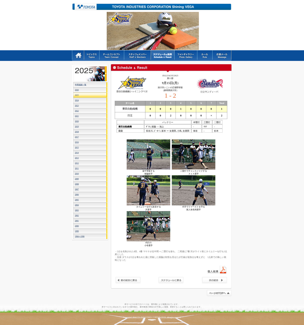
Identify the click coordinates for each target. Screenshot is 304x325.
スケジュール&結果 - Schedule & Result (163, 55)
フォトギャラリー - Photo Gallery (186, 55)
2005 (77, 200)
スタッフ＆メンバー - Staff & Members (137, 55)
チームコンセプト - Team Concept (112, 55)
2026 (77, 90)
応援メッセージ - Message (222, 55)
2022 (77, 111)
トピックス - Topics (92, 55)
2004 (77, 205)
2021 (77, 116)
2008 (77, 184)
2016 (77, 142)
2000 (77, 226)
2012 (77, 163)
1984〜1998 (79, 236)
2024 (77, 100)
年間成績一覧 (80, 85)
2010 (77, 174)
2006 (77, 195)
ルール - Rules (205, 55)
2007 (77, 189)
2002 (77, 215)
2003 (77, 210)
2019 (77, 126)
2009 (77, 179)
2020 (77, 121)
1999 (77, 231)
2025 (77, 95)
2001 (77, 221)
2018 (77, 132)
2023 (77, 106)
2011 (77, 168)
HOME (78, 55)
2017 (77, 137)
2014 (77, 153)
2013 (77, 158)
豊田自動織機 (84, 6)
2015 (77, 147)
